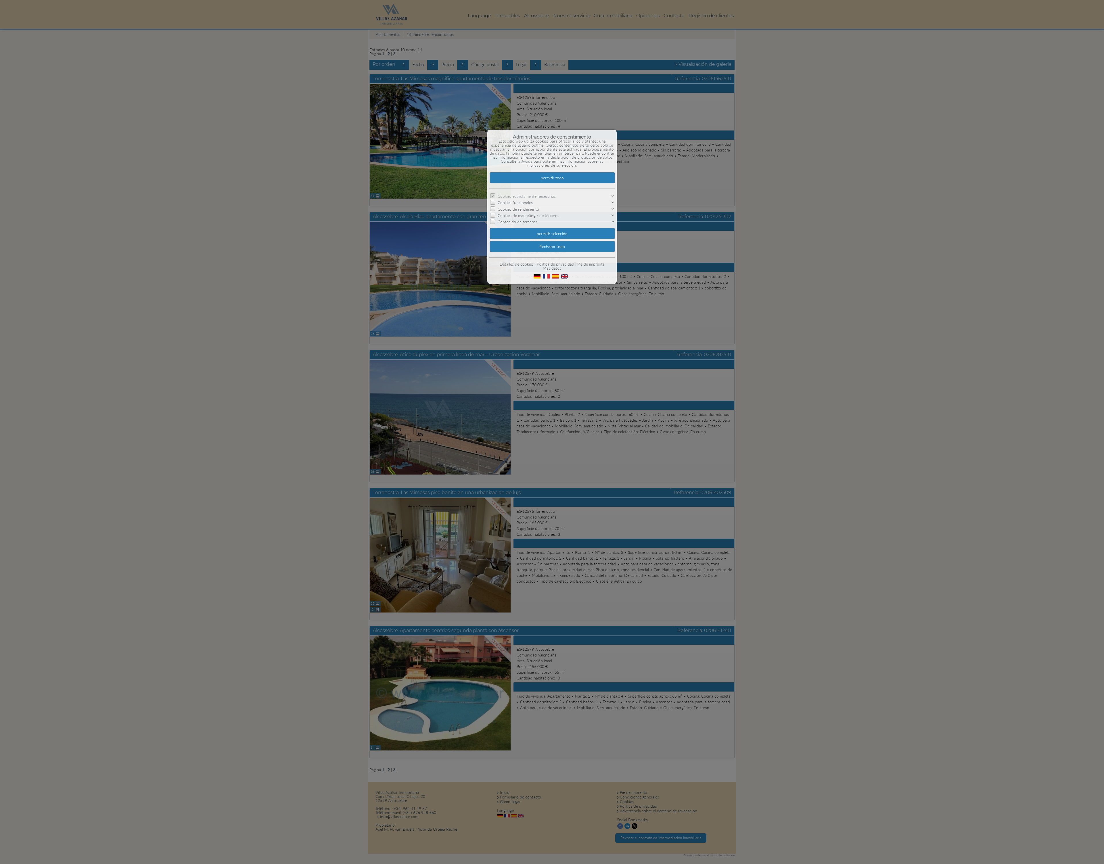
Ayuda (527, 161)
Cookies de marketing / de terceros (528, 215)
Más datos (552, 268)
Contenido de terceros (517, 221)
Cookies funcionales (515, 202)
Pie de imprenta (591, 264)
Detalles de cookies (517, 264)
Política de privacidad (555, 264)
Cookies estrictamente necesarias (527, 196)
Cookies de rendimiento (518, 208)
